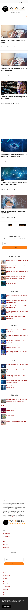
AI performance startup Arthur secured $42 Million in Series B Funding (14, 98)
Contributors (6, 581)
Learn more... (18, 602)
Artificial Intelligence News (8, 539)
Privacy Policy (7, 586)
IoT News (6, 544)
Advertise (6, 572)
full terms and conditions (16, 516)
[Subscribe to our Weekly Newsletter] (14, 243)
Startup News (6, 547)
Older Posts (22, 225)
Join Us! (6, 594)
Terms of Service (7, 583)
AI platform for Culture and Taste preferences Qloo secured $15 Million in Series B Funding (14, 155)
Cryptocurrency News (7, 536)
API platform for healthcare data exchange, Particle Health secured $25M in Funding (14, 183)
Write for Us (12, 581)
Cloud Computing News (8, 541)
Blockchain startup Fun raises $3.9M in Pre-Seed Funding (13, 41)
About (5, 575)
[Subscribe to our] (19, 2)
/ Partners (9, 575)
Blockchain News (7, 533)
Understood (7, 606)
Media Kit (6, 592)
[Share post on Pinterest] (14, 47)
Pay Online (6, 589)
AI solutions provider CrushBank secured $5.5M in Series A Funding (13, 212)
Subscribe (15, 248)
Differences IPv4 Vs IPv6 (11, 415)
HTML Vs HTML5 (4, 405)
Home (10, 225)
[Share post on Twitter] (12, 47)
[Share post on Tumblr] (16, 75)
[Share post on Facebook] (11, 75)
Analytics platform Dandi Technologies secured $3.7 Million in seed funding (14, 69)
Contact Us (6, 578)
